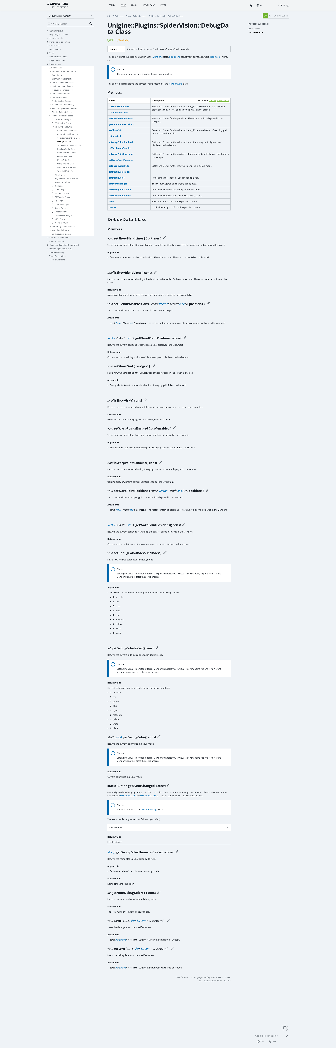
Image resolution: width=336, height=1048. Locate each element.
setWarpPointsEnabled (121, 142)
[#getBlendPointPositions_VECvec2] (184, 338)
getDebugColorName (120, 189)
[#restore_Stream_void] (172, 949)
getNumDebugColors (120, 195)
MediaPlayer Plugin (63, 215)
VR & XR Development (59, 237)
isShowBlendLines (118, 112)
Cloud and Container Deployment (64, 245)
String (111, 852)
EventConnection (127, 795)
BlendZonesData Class (67, 130)
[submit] (90, 23)
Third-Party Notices (57, 256)
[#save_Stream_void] (168, 921)
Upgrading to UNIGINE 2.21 (61, 248)
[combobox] (260, 5)
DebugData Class (64, 141)
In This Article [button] (258, 24)
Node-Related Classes (61, 101)
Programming (55, 64)
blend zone (174, 56)
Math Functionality (60, 97)
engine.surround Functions (67, 178)
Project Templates (57, 60)
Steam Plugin (60, 208)
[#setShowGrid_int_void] (153, 366)
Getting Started (56, 31)
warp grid (158, 56)
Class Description (255, 32)
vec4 (119, 737)
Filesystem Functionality (62, 90)
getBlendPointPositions (121, 124)
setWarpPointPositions (121, 154)
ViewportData (175, 83)
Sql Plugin (59, 200)
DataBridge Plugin (63, 119)
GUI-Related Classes (61, 93)
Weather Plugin (61, 223)
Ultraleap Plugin (62, 204)
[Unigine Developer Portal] (57, 6)
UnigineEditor (55, 49)
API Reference (55, 67)
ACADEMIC (123, 39)
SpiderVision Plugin (63, 127)
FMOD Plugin (60, 189)
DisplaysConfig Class (66, 149)
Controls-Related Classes (63, 82)
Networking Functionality (63, 104)
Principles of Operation (59, 42)
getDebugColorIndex (119, 171)
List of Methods (254, 28)
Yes (262, 1041)
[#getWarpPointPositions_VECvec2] (184, 525)
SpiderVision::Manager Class (69, 145)
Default (212, 100)
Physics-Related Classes (62, 112)
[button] (169, 827)
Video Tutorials (56, 38)
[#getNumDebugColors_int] (158, 893)
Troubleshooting (56, 252)
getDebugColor (116, 177)
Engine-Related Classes (62, 86)
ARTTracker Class (62, 182)
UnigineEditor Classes (61, 234)
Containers (57, 75)
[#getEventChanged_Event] (168, 786)
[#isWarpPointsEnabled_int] (160, 463)
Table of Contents (57, 259)
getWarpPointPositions (121, 160)
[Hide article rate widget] (287, 1036)
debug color (215, 56)
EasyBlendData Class (66, 152)
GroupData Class (64, 156)
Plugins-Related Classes (62, 115)
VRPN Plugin (60, 219)
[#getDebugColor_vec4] (159, 737)
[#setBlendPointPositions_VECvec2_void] (208, 304)
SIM (111, 39)
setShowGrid (115, 130)
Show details (223, 100)
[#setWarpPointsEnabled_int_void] (174, 428)
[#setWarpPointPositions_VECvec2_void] (207, 491)
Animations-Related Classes (64, 71)
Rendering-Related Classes (64, 226)
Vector (163, 304)
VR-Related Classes (60, 230)
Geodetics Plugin (62, 193)
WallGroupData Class (66, 167)
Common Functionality (62, 79)
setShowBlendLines (119, 106)
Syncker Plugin (61, 211)
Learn (134, 5)
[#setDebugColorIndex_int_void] (165, 553)
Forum (112, 5)
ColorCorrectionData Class (68, 138)
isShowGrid (115, 136)
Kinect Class (60, 175)
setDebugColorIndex (119, 165)
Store (163, 5)
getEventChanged (118, 183)
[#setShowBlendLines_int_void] (164, 238)
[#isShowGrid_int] (145, 400)
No (274, 1041)
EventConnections (148, 795)
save (111, 201)
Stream (141, 920)
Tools (51, 53)
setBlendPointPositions (121, 118)
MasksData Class (64, 160)
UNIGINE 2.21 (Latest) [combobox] (60, 16)
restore (112, 207)
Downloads (149, 5)
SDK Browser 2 (55, 45)
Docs (123, 5)
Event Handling (149, 809)
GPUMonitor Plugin (63, 123)
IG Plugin (59, 186)
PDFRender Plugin (62, 197)
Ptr (133, 920)
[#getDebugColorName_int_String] (176, 852)
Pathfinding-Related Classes (64, 108)
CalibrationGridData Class (68, 134)
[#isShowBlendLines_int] (155, 273)
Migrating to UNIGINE (58, 34)
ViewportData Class (65, 163)
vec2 (181, 304)
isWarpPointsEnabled (120, 148)
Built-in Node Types (58, 56)
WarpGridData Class (66, 171)
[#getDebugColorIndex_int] (156, 648)
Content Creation (56, 241)
